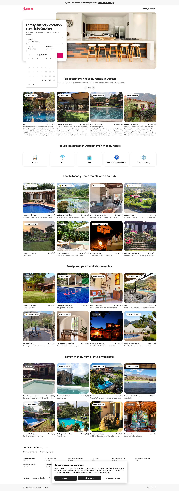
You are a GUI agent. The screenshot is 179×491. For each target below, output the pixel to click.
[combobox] (44, 41)
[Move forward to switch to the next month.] (53, 54)
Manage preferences (113, 478)
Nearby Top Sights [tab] (46, 452)
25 (37, 80)
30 (29, 85)
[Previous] (85, 88)
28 (50, 80)
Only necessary (89, 478)
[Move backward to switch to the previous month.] (29, 54)
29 (54, 80)
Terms (46, 487)
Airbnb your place (148, 9)
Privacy (39, 487)
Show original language (106, 3)
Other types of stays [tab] (30, 452)
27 (46, 80)
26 (42, 80)
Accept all (65, 478)
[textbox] (35, 49)
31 (33, 85)
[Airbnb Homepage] (28, 8)
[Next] (93, 88)
